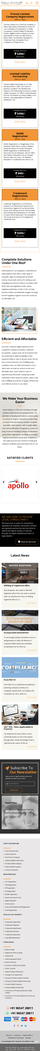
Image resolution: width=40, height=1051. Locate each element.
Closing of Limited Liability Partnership (18, 981)
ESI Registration (10, 891)
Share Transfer (10, 968)
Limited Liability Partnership (14, 860)
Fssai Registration (11, 910)
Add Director (9, 956)
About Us (9, 1035)
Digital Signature (10, 901)
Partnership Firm (10, 854)
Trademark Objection (12, 925)
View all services (28, 541)
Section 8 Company (11, 870)
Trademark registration (13, 922)
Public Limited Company (13, 867)
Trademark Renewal (12, 931)
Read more (32, 603)
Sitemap (28, 1038)
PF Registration (10, 888)
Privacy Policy (23, 1043)
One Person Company (12, 857)
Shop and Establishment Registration (17, 907)
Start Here (20, 61)
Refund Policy (33, 1043)
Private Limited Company (13, 864)
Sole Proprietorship (11, 851)
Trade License (10, 904)
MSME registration (11, 894)
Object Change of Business (14, 972)
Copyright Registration (12, 938)
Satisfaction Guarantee (16, 1038)
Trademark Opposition (12, 935)
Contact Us (17, 1035)
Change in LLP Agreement (13, 975)
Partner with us (28, 1035)
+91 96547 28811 (22, 1013)
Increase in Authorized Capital (15, 965)
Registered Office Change (13, 953)
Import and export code (13, 898)
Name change (9, 950)
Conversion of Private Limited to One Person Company (20, 997)
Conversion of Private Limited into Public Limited (18, 992)
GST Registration (10, 882)
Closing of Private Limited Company (17, 978)
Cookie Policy (13, 1043)
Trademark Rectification (13, 928)
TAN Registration (10, 885)
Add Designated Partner (13, 959)
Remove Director (10, 962)
